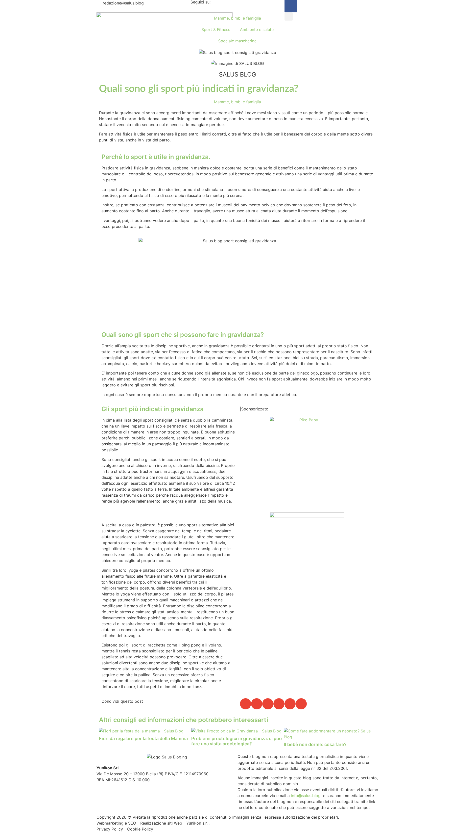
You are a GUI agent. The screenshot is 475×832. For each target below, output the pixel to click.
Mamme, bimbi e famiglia (237, 18)
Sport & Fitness (215, 29)
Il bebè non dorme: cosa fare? (315, 744)
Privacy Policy (109, 829)
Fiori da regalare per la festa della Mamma (143, 738)
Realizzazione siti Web (161, 823)
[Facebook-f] (291, 6)
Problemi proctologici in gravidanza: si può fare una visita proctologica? (236, 741)
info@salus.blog (306, 795)
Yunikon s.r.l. (198, 823)
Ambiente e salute (257, 29)
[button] (289, 16)
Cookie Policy (140, 829)
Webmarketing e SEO (116, 823)
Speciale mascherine (237, 40)
